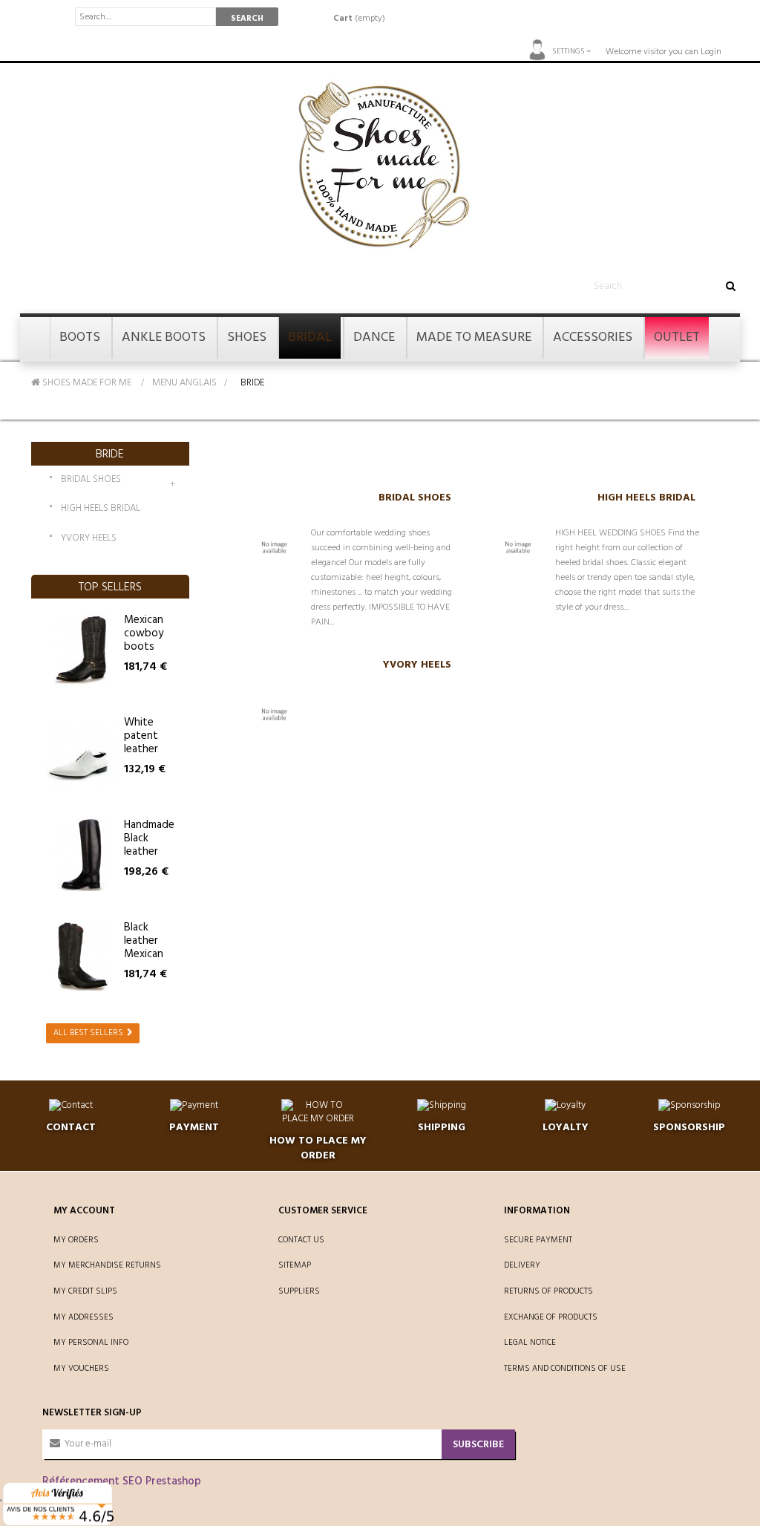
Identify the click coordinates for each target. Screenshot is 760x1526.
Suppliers (299, 1291)
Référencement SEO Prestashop (121, 1481)
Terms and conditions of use (565, 1368)
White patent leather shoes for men (147, 749)
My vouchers (81, 1368)
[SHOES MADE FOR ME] (380, 165)
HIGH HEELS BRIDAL (100, 509)
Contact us (301, 1240)
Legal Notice (530, 1342)
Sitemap (294, 1265)
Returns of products (548, 1291)
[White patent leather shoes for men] (81, 752)
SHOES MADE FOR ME (85, 383)
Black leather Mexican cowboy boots (143, 954)
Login (711, 52)
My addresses (83, 1317)
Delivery (522, 1265)
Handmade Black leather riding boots (149, 851)
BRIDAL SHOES (91, 480)
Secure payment (538, 1240)
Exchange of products (550, 1317)
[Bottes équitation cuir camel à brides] (81, 649)
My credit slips (85, 1291)
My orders (76, 1240)
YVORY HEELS (89, 539)
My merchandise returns (107, 1265)
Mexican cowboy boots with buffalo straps (143, 653)
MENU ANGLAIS (184, 383)
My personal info (90, 1342)
